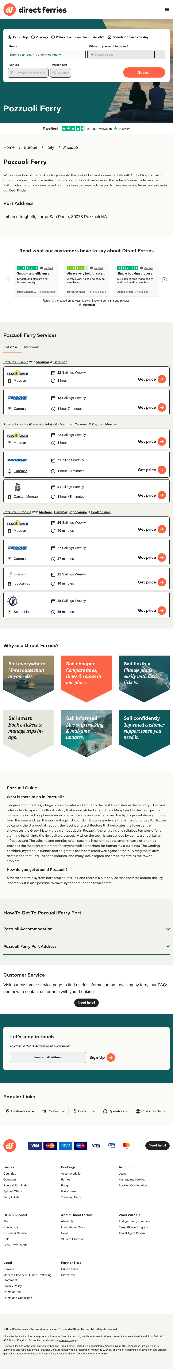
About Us (67, 1221)
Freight (65, 1185)
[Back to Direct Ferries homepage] (35, 9)
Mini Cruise (68, 1191)
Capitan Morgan (104, 424)
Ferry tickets (11, 1197)
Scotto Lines (101, 512)
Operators (9, 1179)
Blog (6, 1221)
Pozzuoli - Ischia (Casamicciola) (27, 424)
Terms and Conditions (17, 1297)
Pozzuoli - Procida (17, 512)
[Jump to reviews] (86, 128)
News (64, 1233)
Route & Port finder (15, 1185)
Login (122, 1173)
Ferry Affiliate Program (133, 1227)
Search (144, 72)
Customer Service (15, 1233)
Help (6, 1239)
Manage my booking (132, 1179)
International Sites (73, 1227)
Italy (50, 147)
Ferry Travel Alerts (15, 1245)
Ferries (65, 1179)
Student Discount (72, 1239)
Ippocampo (78, 512)
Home (9, 147)
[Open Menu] (167, 9)
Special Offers (12, 1191)
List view (10, 347)
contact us (65, 1340)
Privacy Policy (12, 1286)
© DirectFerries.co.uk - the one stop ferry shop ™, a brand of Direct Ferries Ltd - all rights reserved (60, 1329)
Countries (9, 1173)
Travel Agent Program (133, 1233)
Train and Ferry (71, 1197)
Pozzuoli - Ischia (15, 362)
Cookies (8, 1269)
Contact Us (10, 1227)
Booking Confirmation (133, 1185)
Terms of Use (12, 1292)
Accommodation (71, 1173)
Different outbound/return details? (80, 37)
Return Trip (20, 37)
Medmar (42, 362)
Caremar (60, 362)
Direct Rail (68, 1275)
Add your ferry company (134, 1221)
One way (42, 37)
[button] (86, 929)
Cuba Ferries (69, 1269)
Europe (30, 147)
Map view (31, 347)
